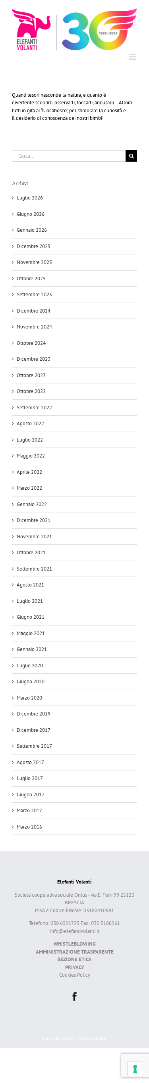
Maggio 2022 (31, 455)
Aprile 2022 (29, 472)
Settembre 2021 (34, 568)
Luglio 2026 (30, 197)
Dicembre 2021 (33, 520)
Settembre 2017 (34, 746)
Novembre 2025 (34, 262)
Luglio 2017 (30, 778)
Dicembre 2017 (33, 730)
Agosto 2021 (30, 584)
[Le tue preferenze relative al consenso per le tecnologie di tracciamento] (135, 1069)
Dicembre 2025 (33, 246)
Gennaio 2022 (32, 504)
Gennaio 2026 (32, 230)
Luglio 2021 (30, 601)
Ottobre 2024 (31, 343)
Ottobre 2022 (31, 391)
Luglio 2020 (30, 665)
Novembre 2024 (34, 326)
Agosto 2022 (30, 423)
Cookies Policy (74, 975)
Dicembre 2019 (33, 713)
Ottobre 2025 (31, 278)
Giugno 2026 (31, 214)
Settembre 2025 (34, 294)
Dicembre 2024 (33, 310)
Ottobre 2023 (31, 375)
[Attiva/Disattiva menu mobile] (133, 57)
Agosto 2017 (30, 762)
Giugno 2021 (31, 617)
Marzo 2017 (29, 810)
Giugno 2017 (31, 794)
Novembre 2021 (34, 536)
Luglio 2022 (30, 439)
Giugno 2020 (31, 681)
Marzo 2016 (29, 826)
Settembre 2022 (34, 407)
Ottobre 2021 (31, 552)
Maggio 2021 (31, 633)
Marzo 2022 (29, 488)
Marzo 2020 (29, 697)
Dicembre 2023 (33, 359)
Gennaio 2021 (32, 649)
